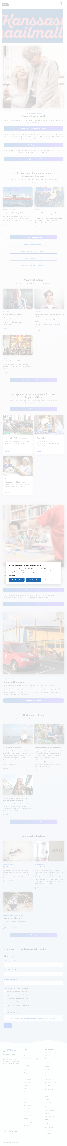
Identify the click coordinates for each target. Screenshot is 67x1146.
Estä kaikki (33, 580)
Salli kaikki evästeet (17, 580)
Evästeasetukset (50, 580)
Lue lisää (11, 575)
